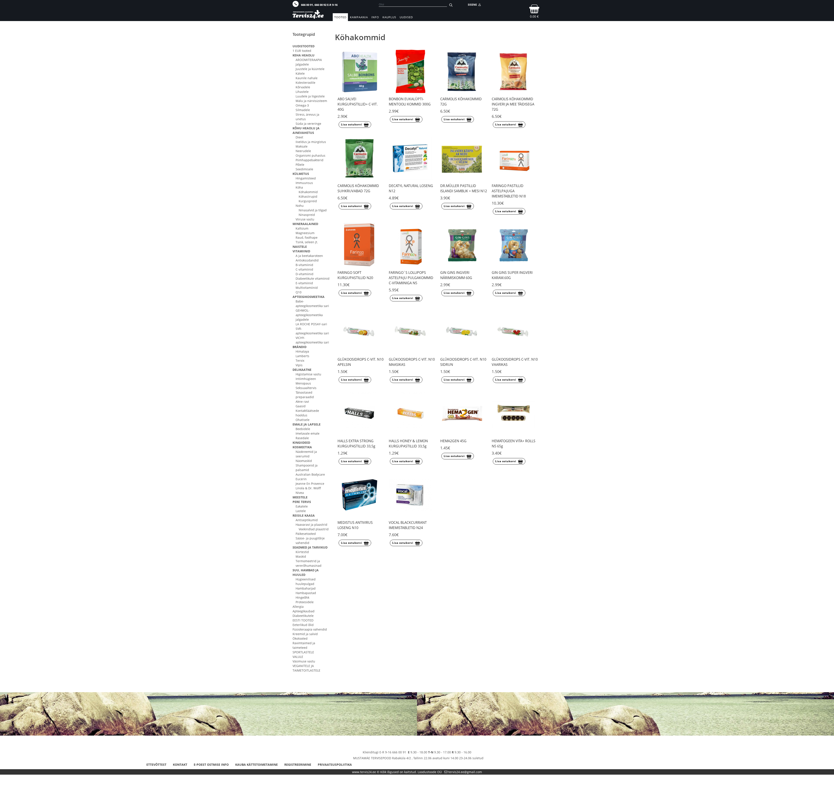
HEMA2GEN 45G (453, 441)
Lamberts (302, 356)
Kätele (300, 73)
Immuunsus (304, 183)
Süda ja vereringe (308, 124)
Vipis (299, 365)
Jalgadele (302, 64)
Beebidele (303, 429)
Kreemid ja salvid (305, 634)
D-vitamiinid (304, 274)
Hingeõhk (302, 597)
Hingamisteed (306, 178)
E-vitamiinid (304, 283)
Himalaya (302, 351)
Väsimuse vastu (304, 661)
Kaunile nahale (307, 78)
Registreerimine (297, 764)
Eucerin (301, 479)
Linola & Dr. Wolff (308, 488)
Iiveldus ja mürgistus (311, 142)
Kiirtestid (302, 552)
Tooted (340, 17)
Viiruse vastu (305, 219)
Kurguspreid (308, 201)
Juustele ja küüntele (310, 69)
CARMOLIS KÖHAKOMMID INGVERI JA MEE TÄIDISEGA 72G (513, 104)
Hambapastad (306, 593)
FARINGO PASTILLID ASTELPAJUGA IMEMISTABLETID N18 (509, 191)
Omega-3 (302, 105)
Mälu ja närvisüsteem (311, 101)
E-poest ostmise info (211, 764)
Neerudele (303, 151)
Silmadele (303, 110)
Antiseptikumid (307, 520)
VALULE (298, 657)
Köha (299, 187)
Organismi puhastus (310, 155)
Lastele (301, 511)
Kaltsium (302, 228)
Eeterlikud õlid (303, 625)
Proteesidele (305, 602)
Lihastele (302, 92)
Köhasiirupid (308, 196)
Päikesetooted (306, 534)
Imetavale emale (307, 433)
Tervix (300, 360)
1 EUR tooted (302, 51)
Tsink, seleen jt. (307, 242)
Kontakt (180, 764)
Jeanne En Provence (310, 483)
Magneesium (305, 233)
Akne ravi (302, 401)
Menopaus (303, 383)
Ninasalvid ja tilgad (313, 210)
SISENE (473, 5)
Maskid (301, 556)
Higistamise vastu (308, 374)
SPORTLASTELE (303, 652)
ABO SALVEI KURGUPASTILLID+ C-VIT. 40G (358, 104)
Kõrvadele (303, 87)
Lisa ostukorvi (351, 124)
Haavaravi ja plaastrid (311, 524)
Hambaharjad (306, 588)
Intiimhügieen (306, 379)
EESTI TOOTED (303, 620)
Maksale (302, 146)
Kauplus (389, 17)
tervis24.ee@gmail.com (465, 772)
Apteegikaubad (303, 611)
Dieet (299, 137)
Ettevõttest (156, 764)
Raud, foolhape (307, 237)
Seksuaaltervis (306, 388)
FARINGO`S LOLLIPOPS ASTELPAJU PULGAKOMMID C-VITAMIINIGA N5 (411, 277)
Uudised (406, 17)
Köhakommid (308, 192)
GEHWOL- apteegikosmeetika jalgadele (309, 315)
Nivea (300, 493)
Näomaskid (304, 461)
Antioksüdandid (307, 260)
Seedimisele (304, 169)
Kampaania (359, 17)
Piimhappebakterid (309, 160)
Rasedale (302, 438)
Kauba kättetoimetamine (256, 764)
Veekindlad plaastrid (314, 529)
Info (375, 17)
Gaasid (301, 406)
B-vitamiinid (304, 265)
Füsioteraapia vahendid (310, 629)
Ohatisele (302, 420)
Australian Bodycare (310, 474)
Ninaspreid (307, 215)
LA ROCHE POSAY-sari (311, 324)
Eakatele (302, 506)
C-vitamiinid (304, 269)
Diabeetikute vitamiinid (312, 278)
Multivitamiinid (307, 288)
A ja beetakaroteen (309, 256)
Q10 (298, 292)
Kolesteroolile (305, 83)
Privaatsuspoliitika (335, 764)
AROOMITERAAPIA (309, 60)
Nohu (300, 206)
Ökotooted (300, 638)
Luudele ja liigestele (310, 96)
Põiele (300, 165)
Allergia (298, 607)
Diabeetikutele (303, 616)
